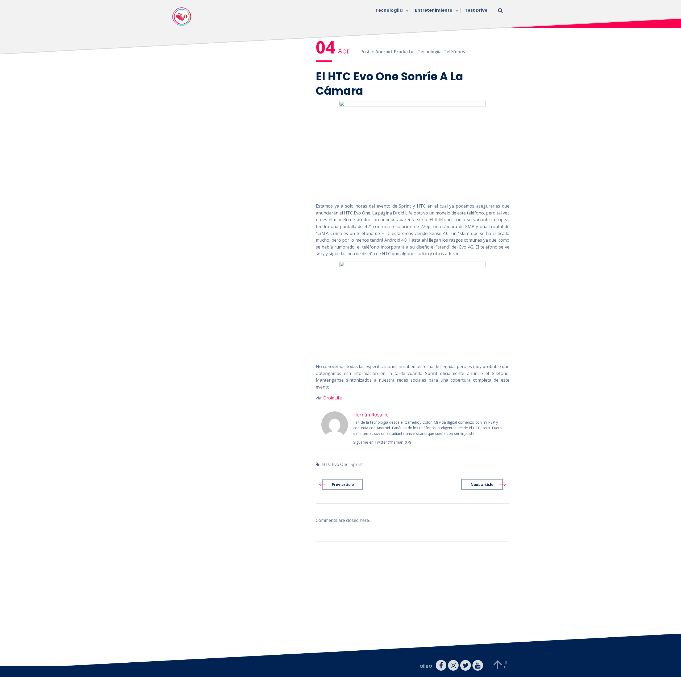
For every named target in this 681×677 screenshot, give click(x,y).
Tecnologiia (389, 10)
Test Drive (476, 10)
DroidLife (332, 398)
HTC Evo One (335, 464)
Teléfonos (454, 52)
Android (383, 52)
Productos (405, 52)
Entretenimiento (433, 10)
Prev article (343, 484)
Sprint (357, 464)
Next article (482, 484)
